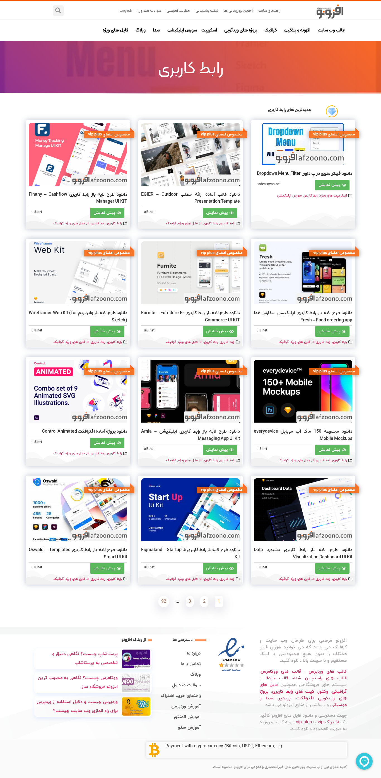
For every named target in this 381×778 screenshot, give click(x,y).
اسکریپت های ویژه (333, 195)
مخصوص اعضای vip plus (334, 134)
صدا (156, 30)
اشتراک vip (328, 722)
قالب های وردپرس (327, 671)
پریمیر (284, 698)
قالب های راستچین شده (320, 678)
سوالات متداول (149, 10)
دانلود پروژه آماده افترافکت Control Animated (84, 431)
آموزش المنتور (187, 717)
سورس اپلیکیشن (182, 30)
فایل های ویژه (115, 30)
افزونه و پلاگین (297, 30)
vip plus (304, 722)
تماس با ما (191, 664)
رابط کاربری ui (208, 223)
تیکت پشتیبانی (207, 10)
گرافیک (270, 30)
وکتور (323, 692)
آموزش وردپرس (186, 706)
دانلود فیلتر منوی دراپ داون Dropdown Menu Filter (304, 173)
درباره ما (194, 653)
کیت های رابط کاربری (293, 692)
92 (163, 600)
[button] (58, 10)
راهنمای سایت (269, 10)
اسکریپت (209, 30)
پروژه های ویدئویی (240, 30)
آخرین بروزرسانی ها (238, 10)
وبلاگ (141, 30)
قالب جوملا (276, 678)
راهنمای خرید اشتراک (181, 696)
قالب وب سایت (331, 30)
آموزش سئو (189, 727)
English (125, 10)
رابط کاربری (310, 195)
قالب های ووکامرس (281, 671)
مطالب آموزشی (178, 10)
